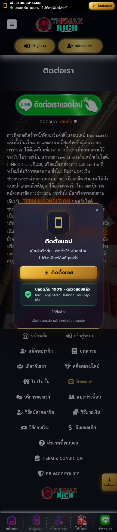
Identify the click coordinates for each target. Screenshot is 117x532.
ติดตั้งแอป (104, 6)
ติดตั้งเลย (62, 272)
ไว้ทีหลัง (58, 312)
